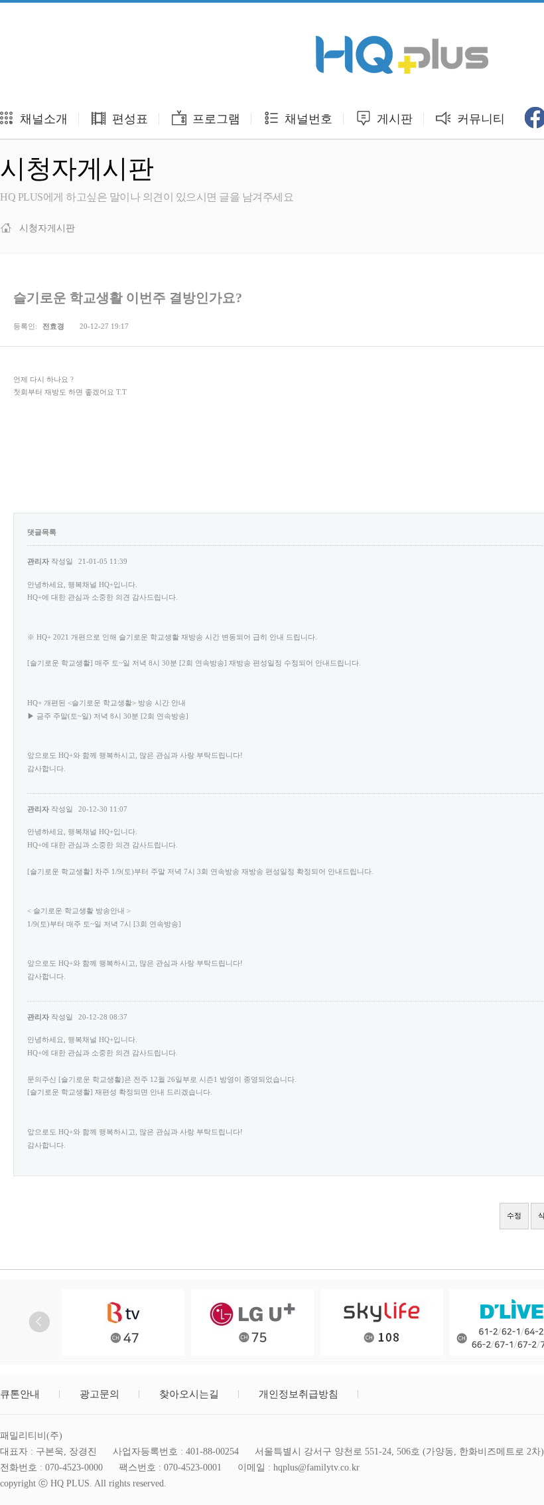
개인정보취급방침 (298, 1394)
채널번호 (306, 119)
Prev (39, 1322)
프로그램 (214, 119)
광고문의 (99, 1394)
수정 (514, 1215)
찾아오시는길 (189, 1394)
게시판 (393, 119)
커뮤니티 (479, 119)
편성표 (128, 119)
